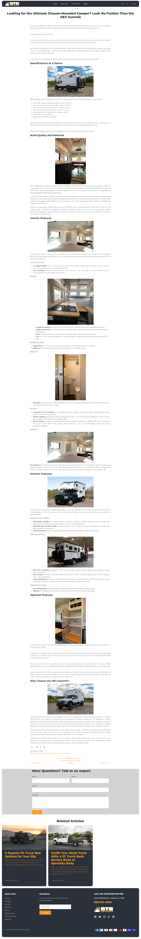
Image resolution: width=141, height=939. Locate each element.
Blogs (86, 4)
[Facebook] (95, 917)
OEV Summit (64, 753)
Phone (73, 777)
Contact (7, 904)
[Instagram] (104, 917)
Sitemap (8, 919)
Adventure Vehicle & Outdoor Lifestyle (47, 753)
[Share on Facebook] (37, 747)
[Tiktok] (109, 917)
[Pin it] (44, 747)
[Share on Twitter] (40, 747)
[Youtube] (100, 917)
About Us (64, 4)
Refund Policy (10, 913)
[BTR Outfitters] (12, 4)
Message (35, 795)
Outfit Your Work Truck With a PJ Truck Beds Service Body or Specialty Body (69, 858)
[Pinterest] (113, 917)
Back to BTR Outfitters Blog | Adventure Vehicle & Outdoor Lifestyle (70, 760)
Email (34, 786)
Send (37, 812)
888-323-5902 (103, 902)
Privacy (7, 910)
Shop (55, 4)
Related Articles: (70, 821)
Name (34, 777)
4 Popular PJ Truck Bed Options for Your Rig (23, 854)
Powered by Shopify (24, 929)
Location (8, 901)
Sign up (45, 913)
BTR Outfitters (13, 929)
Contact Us (76, 4)
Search (7, 898)
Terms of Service (10, 916)
